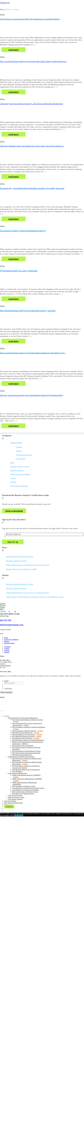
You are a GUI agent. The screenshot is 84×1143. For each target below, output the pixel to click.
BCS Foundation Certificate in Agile (23, 786)
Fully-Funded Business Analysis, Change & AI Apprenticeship (27, 724)
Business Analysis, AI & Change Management (23, 718)
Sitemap (6, 652)
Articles (13, 482)
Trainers (6, 648)
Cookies (6, 650)
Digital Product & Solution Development (21, 756)
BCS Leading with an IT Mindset (22, 745)
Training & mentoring (24, 455)
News (12, 463)
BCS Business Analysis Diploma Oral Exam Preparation (26, 748)
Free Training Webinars (19, 486)
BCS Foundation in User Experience (27, 734)
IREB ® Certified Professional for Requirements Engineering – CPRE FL (27, 743)
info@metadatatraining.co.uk (11, 625)
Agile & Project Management (17, 773)
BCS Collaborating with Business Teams (25, 792)
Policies (6, 641)
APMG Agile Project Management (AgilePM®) (27, 779)
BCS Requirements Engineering (25, 732)
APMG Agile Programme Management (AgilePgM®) (24, 783)
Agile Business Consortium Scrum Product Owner (28, 788)
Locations (7, 647)
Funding (19, 447)
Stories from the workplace (20, 474)
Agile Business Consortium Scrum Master (25, 790)
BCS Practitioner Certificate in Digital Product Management (26, 759)
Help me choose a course (19, 466)
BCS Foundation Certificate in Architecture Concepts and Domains (26, 767)
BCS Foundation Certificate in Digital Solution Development (27, 763)
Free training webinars (15, 799)
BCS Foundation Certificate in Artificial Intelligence (28, 728)
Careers (13, 478)
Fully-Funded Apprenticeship (13, 803)
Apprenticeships (16, 443)
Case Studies (20, 459)
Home (6, 637)
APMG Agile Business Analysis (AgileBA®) (26, 776)
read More (13, 50)
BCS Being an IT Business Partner (23, 793)
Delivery (19, 451)
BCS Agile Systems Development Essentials (26, 753)
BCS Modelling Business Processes (26, 736)
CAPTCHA (8, 689)
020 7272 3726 (5, 620)
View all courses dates (15, 795)
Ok (15, 815)
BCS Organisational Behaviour (22, 755)
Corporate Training (10, 801)
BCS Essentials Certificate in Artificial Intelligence (28, 740)
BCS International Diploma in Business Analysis (27, 720)
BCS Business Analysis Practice (25, 738)
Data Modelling (17, 771)
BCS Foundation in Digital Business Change (26, 751)
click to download (14, 511)
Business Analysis (17, 470)
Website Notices (9, 643)
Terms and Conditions (11, 639)
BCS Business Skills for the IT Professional (26, 769)
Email (6, 681)
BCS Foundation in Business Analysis (27, 731)
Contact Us (9, 806)
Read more (19, 815)
